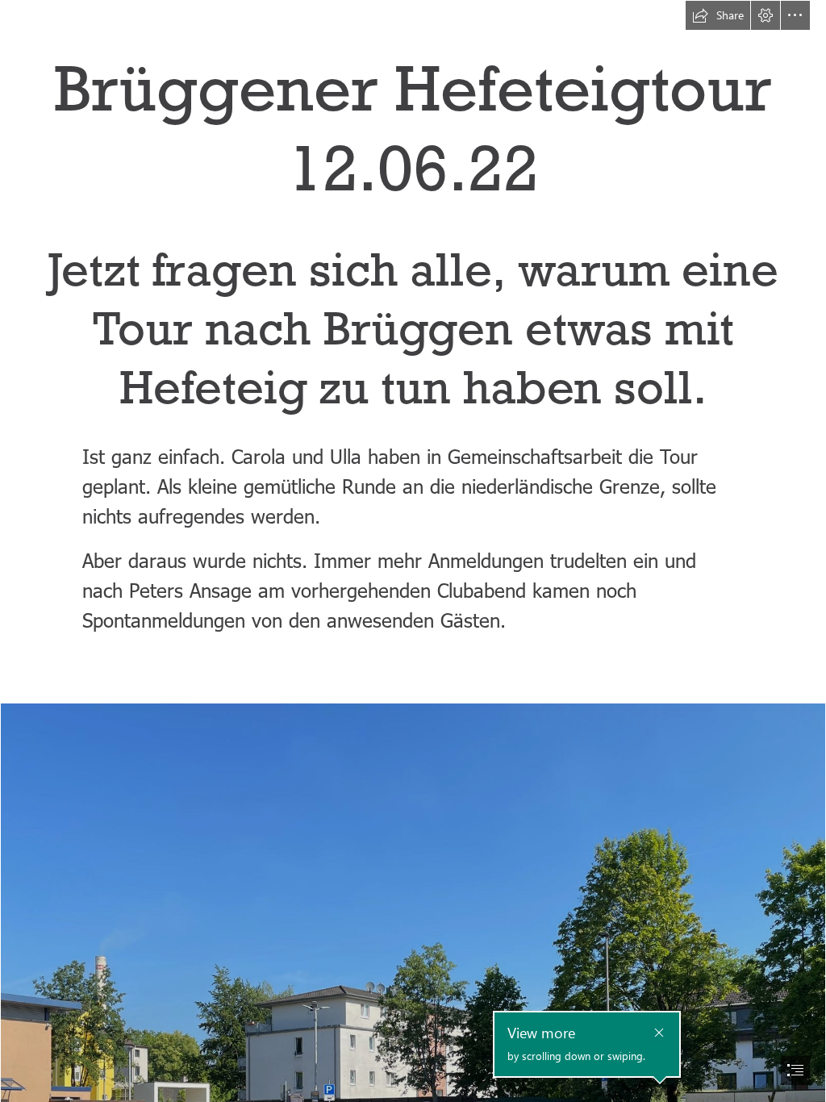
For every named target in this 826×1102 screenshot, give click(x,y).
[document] (413, 551)
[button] (718, 15)
